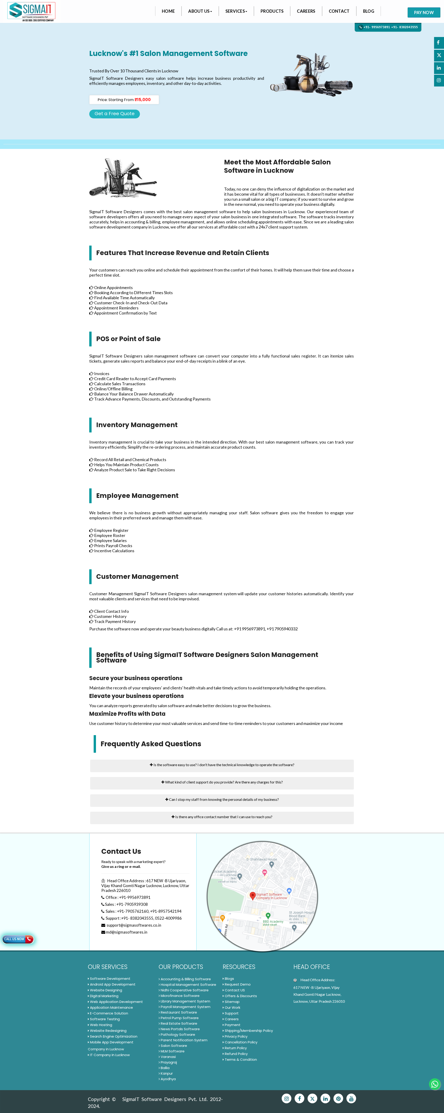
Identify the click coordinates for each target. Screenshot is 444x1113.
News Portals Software (180, 1029)
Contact (339, 11)
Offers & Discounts (241, 995)
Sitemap (232, 1001)
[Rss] (286, 1098)
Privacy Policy (236, 1036)
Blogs (229, 978)
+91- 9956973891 (377, 27)
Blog (368, 11)
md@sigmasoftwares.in (126, 932)
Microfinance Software (180, 995)
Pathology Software (178, 1034)
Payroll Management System (185, 1006)
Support (232, 1013)
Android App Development (113, 984)
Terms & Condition (241, 1059)
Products (272, 11)
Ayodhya (168, 1078)
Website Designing (106, 990)
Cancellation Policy (241, 1042)
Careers (306, 11)
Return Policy (236, 1047)
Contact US (235, 990)
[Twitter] (312, 1098)
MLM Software (173, 1051)
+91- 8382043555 (404, 27)
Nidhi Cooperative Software (185, 990)
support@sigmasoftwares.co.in (133, 925)
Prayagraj (169, 1062)
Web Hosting (101, 1024)
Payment (232, 1024)
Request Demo (238, 984)
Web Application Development (116, 1001)
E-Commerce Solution (109, 1013)
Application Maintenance (111, 1007)
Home (168, 11)
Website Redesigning (108, 1030)
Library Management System (185, 1001)
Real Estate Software (179, 1023)
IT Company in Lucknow (110, 1054)
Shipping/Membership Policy (249, 1030)
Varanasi (168, 1056)
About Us (199, 11)
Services (235, 11)
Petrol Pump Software (180, 1017)
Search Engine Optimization (113, 1036)
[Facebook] (299, 1098)
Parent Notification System (184, 1040)
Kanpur (167, 1073)
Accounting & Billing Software (186, 979)
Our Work (232, 1007)
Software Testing (105, 1019)
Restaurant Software (179, 1012)
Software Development (110, 978)
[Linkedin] (325, 1098)
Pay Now (424, 12)
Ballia (165, 1067)
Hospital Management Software (188, 984)
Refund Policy (236, 1053)
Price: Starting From (124, 99)
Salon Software (174, 1045)
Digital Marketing (104, 995)
